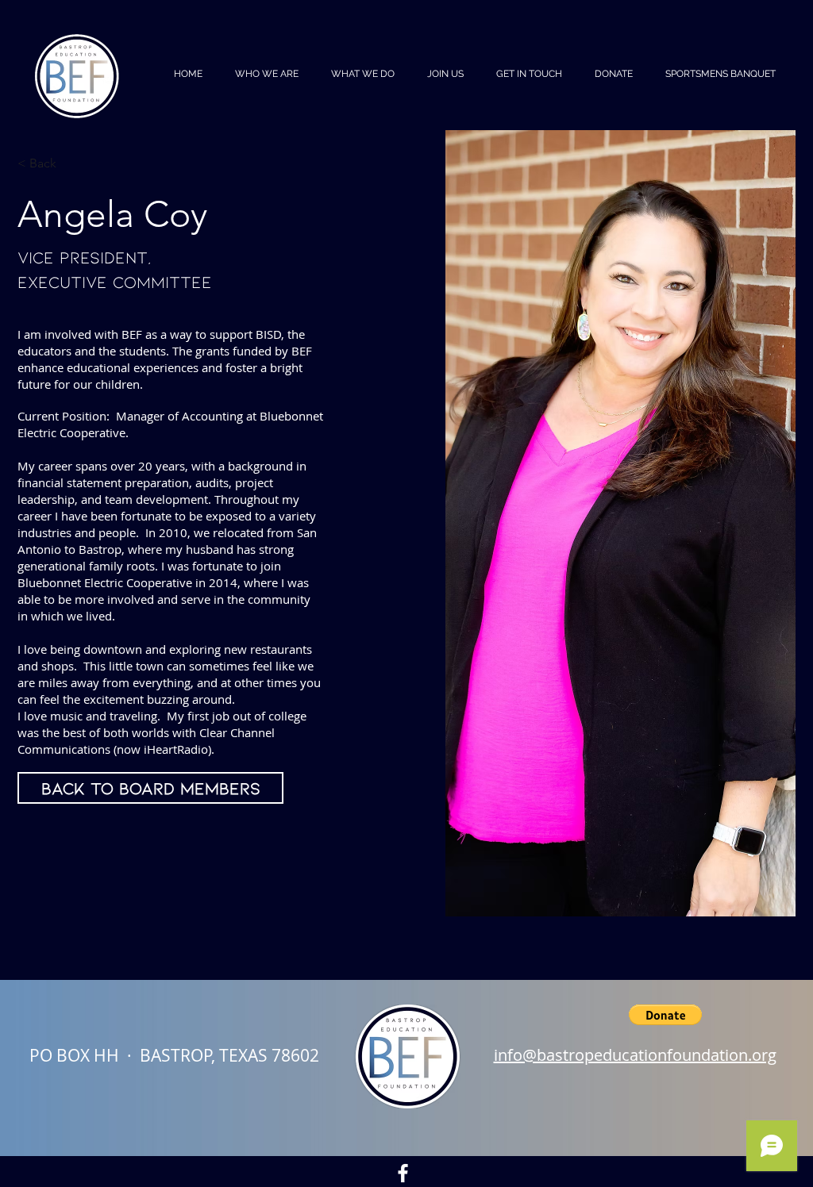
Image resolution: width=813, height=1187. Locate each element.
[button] (665, 1015)
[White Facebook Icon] (403, 1173)
